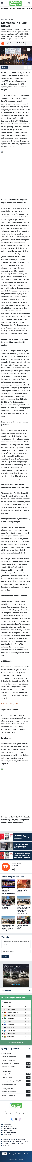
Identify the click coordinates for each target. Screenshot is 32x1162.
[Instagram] (19, 1119)
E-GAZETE (14, 1143)
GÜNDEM (4, 8)
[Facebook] (12, 1119)
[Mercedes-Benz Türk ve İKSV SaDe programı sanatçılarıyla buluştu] (8, 883)
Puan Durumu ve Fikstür (10, 1128)
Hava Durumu (7, 1124)
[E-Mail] (13, 869)
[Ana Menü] (2, 3)
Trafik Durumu (8, 1126)
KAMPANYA (21, 8)
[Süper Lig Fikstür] (29, 1049)
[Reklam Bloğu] (16, 975)
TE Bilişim (15, 865)
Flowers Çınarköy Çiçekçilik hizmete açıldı (22, 927)
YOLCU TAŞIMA (16, 1141)
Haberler (4, 19)
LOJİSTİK (26, 1141)
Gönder (5, 956)
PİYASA (12, 8)
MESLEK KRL (6, 1145)
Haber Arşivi (7, 1134)
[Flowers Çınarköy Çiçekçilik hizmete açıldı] (24, 920)
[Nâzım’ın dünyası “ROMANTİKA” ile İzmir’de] (24, 883)
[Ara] (29, 3)
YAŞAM (11, 19)
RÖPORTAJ (6, 1141)
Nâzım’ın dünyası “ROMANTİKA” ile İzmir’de (22, 890)
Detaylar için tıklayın (16, 1042)
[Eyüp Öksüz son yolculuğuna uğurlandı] (8, 900)
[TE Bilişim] (6, 867)
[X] (16, 1119)
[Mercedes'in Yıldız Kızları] (16, 55)
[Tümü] (29, 990)
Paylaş (5, 67)
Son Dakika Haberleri (10, 1132)
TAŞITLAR (5, 1143)
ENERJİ (21, 1143)
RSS (5, 1154)
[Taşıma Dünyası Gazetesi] (15, 3)
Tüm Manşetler (8, 1130)
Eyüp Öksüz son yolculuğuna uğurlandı (6, 907)
